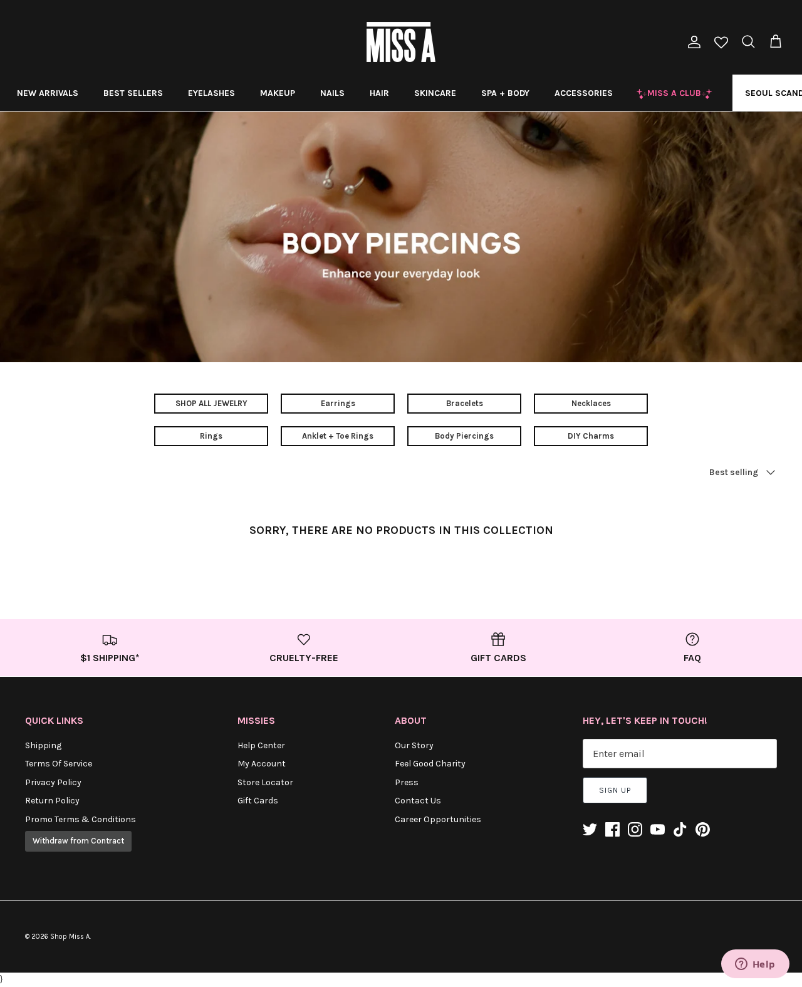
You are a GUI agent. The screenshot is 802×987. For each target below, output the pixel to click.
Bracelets (464, 403)
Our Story (414, 745)
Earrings (338, 403)
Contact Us (418, 800)
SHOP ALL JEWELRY (211, 403)
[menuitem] (47, 93)
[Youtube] (657, 829)
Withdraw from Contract (78, 840)
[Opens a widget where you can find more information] (755, 965)
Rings (211, 436)
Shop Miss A (70, 936)
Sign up (615, 790)
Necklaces (591, 403)
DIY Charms (591, 436)
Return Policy (52, 800)
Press (407, 782)
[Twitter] (590, 829)
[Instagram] (635, 829)
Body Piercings (464, 436)
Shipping (43, 745)
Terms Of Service (58, 763)
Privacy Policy (53, 782)
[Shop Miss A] (401, 42)
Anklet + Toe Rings (337, 436)
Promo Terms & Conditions (80, 819)
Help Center (261, 745)
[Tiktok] (680, 829)
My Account (261, 763)
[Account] (692, 42)
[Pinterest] (702, 829)
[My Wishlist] (721, 44)
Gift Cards (257, 800)
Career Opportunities (438, 819)
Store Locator (265, 782)
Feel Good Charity (430, 763)
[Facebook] (612, 829)
